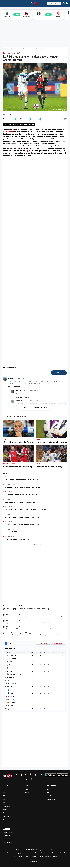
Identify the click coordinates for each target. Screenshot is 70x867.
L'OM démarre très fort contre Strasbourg (20, 502)
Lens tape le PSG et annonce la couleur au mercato (23, 532)
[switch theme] (63, 3)
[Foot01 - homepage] (35, 3)
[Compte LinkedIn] (31, 774)
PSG (5, 53)
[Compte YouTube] (41, 774)
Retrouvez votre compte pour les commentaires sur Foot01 (23, 853)
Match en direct (18, 856)
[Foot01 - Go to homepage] (7, 776)
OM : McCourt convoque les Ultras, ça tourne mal (22, 517)
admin (8, 114)
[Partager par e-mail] (39, 119)
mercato (9, 132)
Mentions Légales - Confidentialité (25, 850)
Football (62, 853)
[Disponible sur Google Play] (50, 775)
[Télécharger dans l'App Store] (63, 775)
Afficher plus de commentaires (35, 408)
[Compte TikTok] (36, 774)
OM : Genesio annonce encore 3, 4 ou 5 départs (21, 480)
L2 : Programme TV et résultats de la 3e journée (22, 524)
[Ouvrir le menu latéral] (3, 3)
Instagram (34, 856)
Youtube (27, 856)
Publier (59, 373)
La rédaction (44, 853)
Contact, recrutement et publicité (45, 850)
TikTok (41, 856)
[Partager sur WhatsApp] (16, 119)
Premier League (9, 464)
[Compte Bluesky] (26, 779)
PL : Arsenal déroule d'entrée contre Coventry (21, 494)
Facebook (48, 856)
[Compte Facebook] (21, 774)
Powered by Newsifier (35, 861)
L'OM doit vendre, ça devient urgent (17, 539)
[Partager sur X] (25, 119)
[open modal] (67, 3)
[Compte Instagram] (26, 774)
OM (4, 439)
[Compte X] (17, 774)
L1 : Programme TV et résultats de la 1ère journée (22, 487)
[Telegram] (30, 119)
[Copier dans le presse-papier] (35, 119)
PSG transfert (54, 853)
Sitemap (55, 856)
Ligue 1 (28, 151)
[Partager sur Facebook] (20, 119)
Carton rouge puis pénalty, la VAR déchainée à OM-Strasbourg (27, 509)
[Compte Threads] (31, 779)
